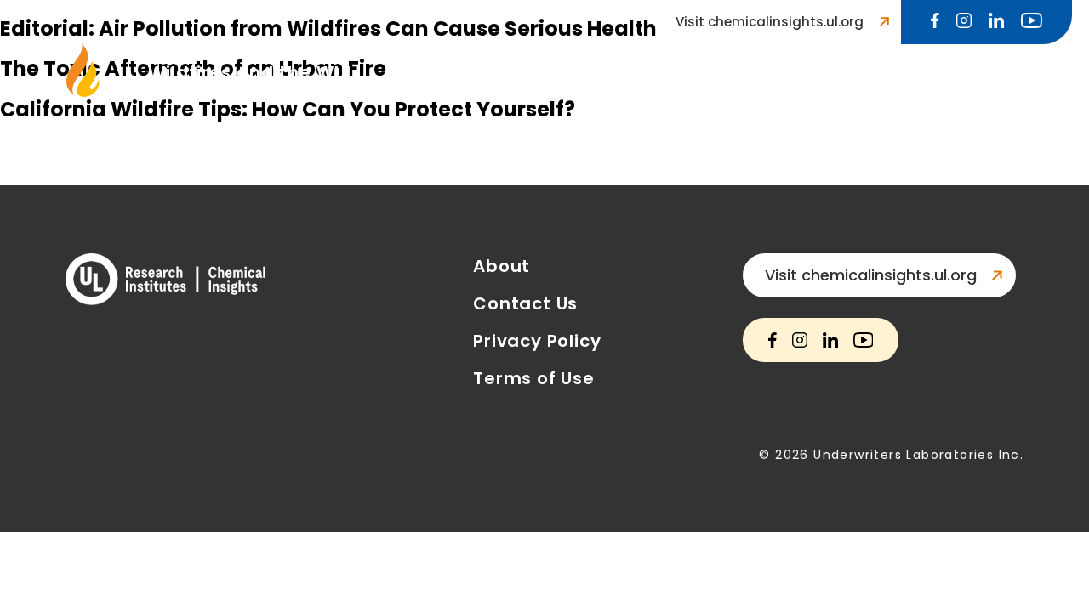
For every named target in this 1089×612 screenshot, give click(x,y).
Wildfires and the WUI (249, 72)
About (501, 266)
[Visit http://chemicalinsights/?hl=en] (964, 22)
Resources (716, 72)
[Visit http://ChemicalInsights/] (935, 22)
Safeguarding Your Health (509, 72)
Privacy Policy (537, 341)
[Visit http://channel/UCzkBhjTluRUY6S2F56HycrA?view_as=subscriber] (1031, 22)
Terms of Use (534, 378)
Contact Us (843, 72)
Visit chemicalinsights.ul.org (770, 22)
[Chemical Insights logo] (165, 281)
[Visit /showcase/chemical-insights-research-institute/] (996, 22)
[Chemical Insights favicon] (83, 92)
